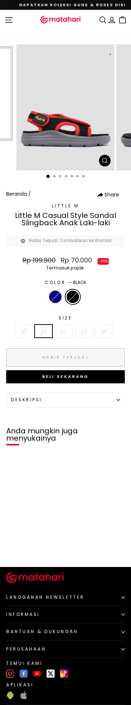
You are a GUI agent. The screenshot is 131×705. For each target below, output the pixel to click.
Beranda (16, 194)
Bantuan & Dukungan (42, 632)
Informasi (23, 614)
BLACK (73, 297)
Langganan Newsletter (45, 597)
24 (63, 331)
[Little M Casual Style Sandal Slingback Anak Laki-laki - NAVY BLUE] (14, 549)
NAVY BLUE (55, 297)
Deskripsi (26, 400)
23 (43, 331)
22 (24, 331)
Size (65, 318)
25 (84, 331)
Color (65, 283)
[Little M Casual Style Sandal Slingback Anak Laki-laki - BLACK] (22, 549)
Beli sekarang (65, 376)
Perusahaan (26, 649)
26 (104, 331)
